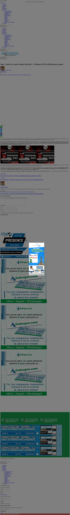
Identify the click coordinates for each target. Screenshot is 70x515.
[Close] (43, 241)
